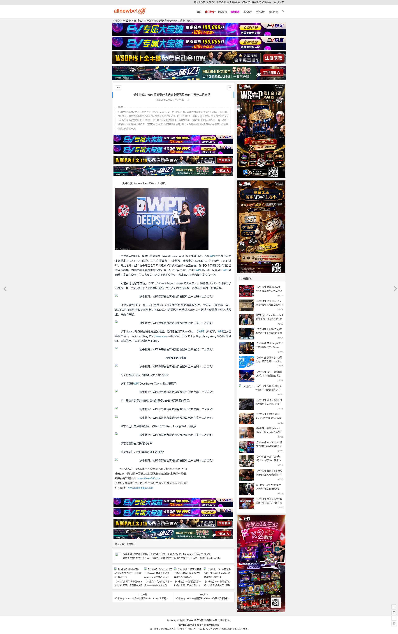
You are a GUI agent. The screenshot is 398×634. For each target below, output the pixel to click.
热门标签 (221, 2)
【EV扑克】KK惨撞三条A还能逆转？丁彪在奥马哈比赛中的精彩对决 (269, 333)
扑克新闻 (222, 11)
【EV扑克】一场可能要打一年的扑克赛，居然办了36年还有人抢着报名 (187, 585)
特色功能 (260, 11)
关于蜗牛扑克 (233, 2)
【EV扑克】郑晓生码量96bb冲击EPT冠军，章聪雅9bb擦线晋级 (128, 585)
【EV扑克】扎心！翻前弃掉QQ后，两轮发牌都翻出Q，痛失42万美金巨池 (269, 375)
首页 (199, 11)
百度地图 (217, 620)
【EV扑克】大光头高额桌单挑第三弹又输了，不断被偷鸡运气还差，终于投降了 (269, 503)
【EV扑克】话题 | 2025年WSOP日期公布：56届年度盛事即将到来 (269, 291)
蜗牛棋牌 (256, 2)
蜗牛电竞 (246, 2)
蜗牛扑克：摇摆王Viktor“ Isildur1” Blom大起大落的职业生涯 (269, 432)
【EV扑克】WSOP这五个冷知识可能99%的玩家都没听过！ (269, 446)
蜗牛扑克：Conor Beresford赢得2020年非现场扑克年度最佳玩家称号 (269, 319)
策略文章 (247, 11)
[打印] (188, 100)
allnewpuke (188, 554)
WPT (212, 256)
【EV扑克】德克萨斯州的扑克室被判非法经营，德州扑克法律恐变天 (269, 404)
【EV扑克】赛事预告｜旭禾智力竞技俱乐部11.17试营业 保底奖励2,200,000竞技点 (269, 305)
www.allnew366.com (149, 478)
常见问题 (273, 11)
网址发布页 (199, 2)
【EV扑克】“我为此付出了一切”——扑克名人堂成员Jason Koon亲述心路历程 (158, 585)
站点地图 (208, 620)
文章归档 (211, 2)
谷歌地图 (226, 620)
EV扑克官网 (278, 2)
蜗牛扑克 (266, 2)
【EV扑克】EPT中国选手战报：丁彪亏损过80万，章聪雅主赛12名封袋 (217, 585)
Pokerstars (161, 336)
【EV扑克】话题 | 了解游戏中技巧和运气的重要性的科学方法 (269, 474)
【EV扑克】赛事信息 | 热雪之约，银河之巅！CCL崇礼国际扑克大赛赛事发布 (269, 361)
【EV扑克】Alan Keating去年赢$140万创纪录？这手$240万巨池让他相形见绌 (269, 390)
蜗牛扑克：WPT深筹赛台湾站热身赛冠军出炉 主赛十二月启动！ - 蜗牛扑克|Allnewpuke (178, 558)
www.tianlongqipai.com (140, 487)
